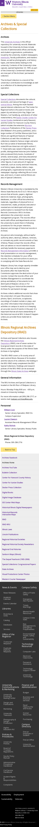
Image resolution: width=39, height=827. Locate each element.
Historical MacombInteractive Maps (9, 513)
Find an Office (28, 740)
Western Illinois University (20, 3)
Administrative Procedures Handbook (9, 764)
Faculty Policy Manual (8, 757)
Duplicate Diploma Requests (7, 650)
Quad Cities (23, 7)
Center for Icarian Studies (12, 483)
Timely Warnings (27, 606)
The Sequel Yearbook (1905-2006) (16, 559)
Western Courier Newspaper (14, 579)
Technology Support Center (29, 669)
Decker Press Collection (11, 487)
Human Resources (27, 714)
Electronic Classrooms (27, 657)
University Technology (28, 676)
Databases (7, 625)
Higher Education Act (8, 728)
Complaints (8, 785)
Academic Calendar (7, 598)
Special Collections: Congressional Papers (19, 564)
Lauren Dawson (10, 419)
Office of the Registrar (8, 635)
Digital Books (7, 492)
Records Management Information (15, 251)
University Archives (12, 42)
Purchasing (27, 719)
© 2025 (2, 822)
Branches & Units (8, 615)
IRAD (4, 519)
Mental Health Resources (29, 612)
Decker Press (31, 128)
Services (6, 629)
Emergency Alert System (28, 600)
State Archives (8, 569)
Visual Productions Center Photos (16, 574)
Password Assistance (27, 663)
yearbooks (5, 57)
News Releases (9, 593)
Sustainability (6, 799)
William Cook (9, 410)
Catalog (6, 620)
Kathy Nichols (9, 425)
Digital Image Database (11, 497)
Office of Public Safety (29, 594)
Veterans (18, 799)
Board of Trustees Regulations (8, 750)
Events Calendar (10, 603)
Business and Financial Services (28, 699)
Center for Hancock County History (16, 478)
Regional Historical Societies (13, 539)
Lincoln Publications (10, 534)
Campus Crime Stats (29, 619)
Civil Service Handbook (8, 771)
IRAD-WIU (6, 524)
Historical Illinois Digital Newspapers (17, 507)
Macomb (15, 7)
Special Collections (8, 99)
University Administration (29, 745)
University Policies (7, 743)
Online (30, 7)
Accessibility (6, 794)
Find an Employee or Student (28, 733)
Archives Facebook (9, 458)
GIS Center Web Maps (11, 502)
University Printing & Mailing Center (9, 696)
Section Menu (8, 16)
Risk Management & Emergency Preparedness (29, 626)
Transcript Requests (7, 643)
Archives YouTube (9, 468)
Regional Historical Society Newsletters (18, 544)
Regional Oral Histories (11, 549)
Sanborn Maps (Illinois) (11, 554)
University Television (7, 714)
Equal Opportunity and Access (28, 707)
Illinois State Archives (19, 371)
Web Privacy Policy (6, 825)
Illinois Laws (7, 529)
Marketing (7, 709)
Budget (26, 692)
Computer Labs (29, 651)
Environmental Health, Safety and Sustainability (29, 636)
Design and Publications (8, 703)
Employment (19, 794)
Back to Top (9, 450)
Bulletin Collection (9, 473)
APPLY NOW (34, 10)
